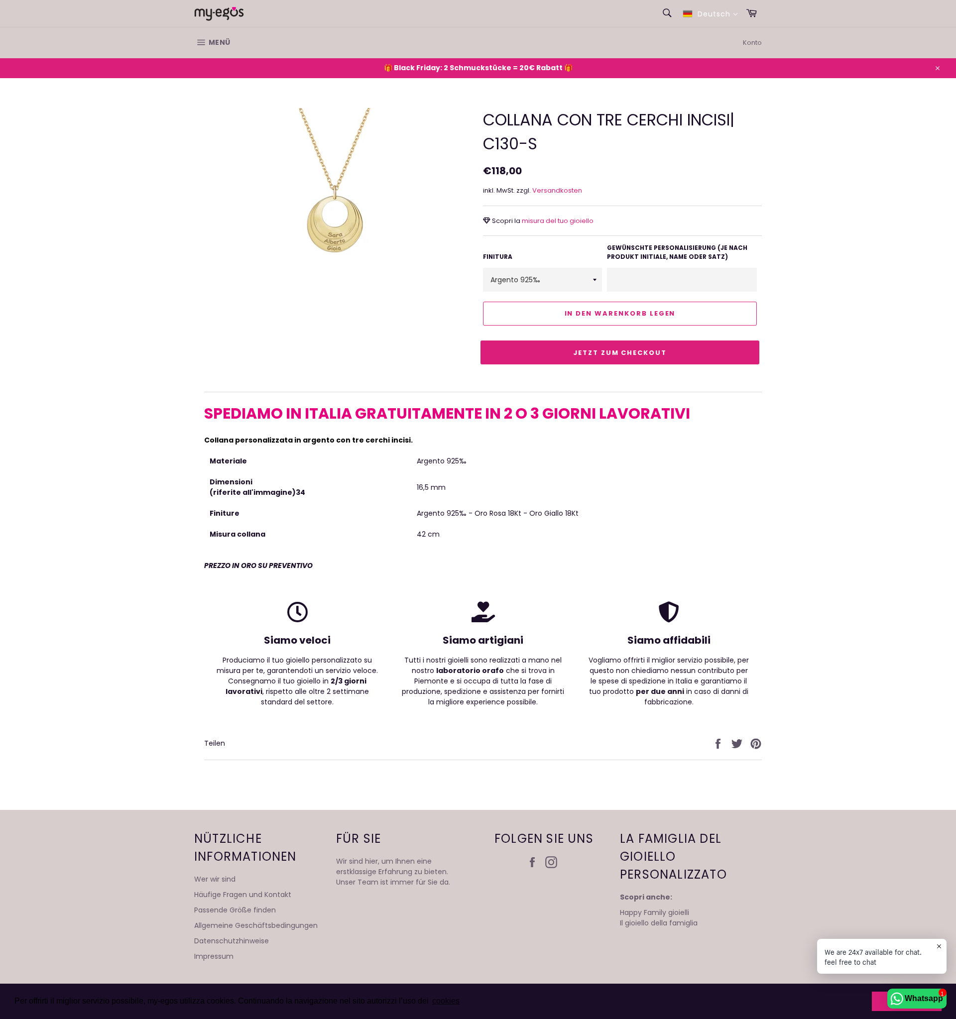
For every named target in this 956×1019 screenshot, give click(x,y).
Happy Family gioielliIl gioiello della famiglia (659, 917)
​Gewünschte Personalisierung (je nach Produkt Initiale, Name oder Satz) (677, 252)
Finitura (497, 256)
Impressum (214, 956)
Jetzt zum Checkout (620, 352)
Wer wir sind (215, 879)
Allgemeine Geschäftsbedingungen (256, 925)
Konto (752, 42)
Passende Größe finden (235, 910)
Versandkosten (557, 190)
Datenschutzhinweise (231, 941)
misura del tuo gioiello (557, 221)
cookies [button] (446, 1001)
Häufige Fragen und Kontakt (242, 895)
